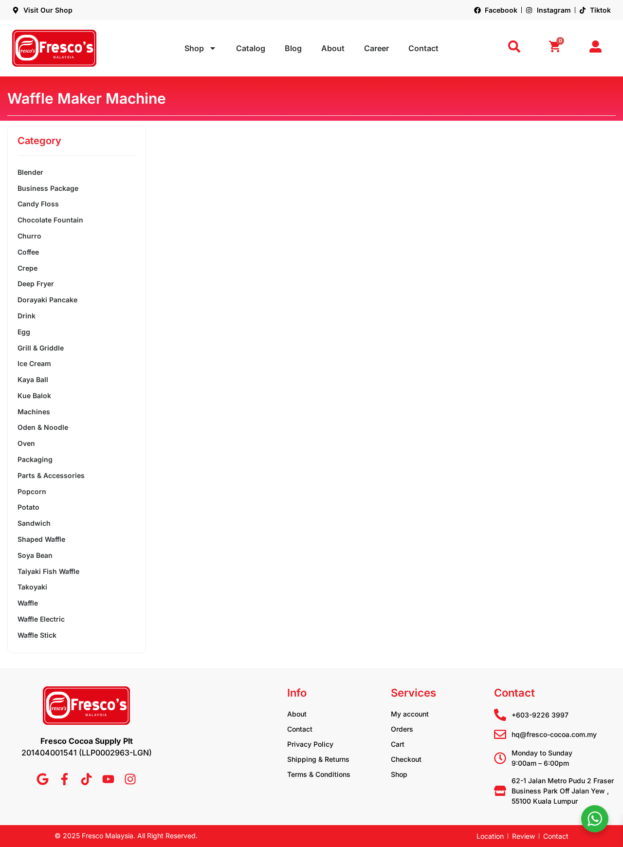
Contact (423, 48)
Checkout (406, 759)
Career (376, 48)
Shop (194, 48)
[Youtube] (108, 779)
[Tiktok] (86, 779)
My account (410, 714)
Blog (293, 48)
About (333, 48)
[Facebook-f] (64, 779)
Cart (397, 744)
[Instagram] (130, 779)
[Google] (43, 779)
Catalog (250, 48)
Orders (402, 729)
